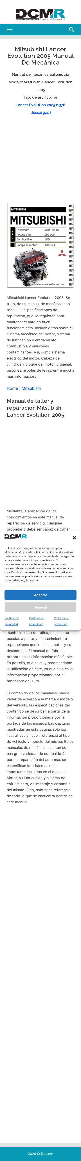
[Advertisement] (40, 161)
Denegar (40, 607)
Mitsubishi (31, 388)
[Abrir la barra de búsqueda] (71, 29)
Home (12, 388)
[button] (74, 537)
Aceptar (40, 595)
